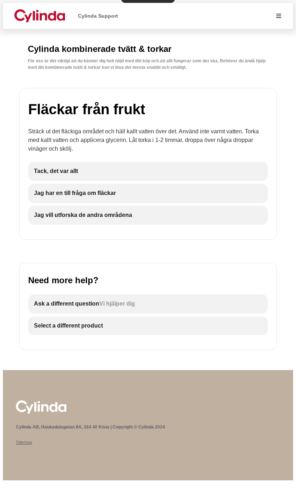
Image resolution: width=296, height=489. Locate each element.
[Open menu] (278, 16)
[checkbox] (148, 171)
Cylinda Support (98, 16)
